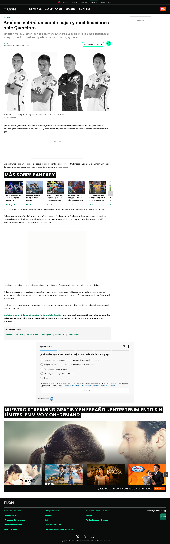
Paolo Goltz (60, 335)
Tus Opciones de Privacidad (97, 520)
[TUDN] (10, 9)
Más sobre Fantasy (30, 175)
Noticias (74, 2)
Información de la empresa (14, 520)
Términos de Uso (10, 515)
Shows (65, 2)
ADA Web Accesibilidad (13, 525)
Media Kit (48, 515)
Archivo (89, 515)
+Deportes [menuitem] (69, 9)
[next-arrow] (110, 193)
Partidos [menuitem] (38, 9)
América (19, 335)
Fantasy (7, 17)
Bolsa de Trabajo (10, 529)
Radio (103, 2)
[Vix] (163, 9)
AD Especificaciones (53, 511)
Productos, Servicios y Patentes (98, 511)
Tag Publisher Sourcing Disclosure (59, 529)
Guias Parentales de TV (54, 525)
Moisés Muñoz (32, 335)
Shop (110, 2)
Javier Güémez (74, 335)
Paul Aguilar (47, 335)
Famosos (84, 2)
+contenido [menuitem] (84, 9)
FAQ (46, 520)
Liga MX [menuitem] (49, 9)
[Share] (108, 43)
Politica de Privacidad (12, 511)
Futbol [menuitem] (58, 9)
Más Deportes (11, 205)
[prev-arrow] (2, 474)
